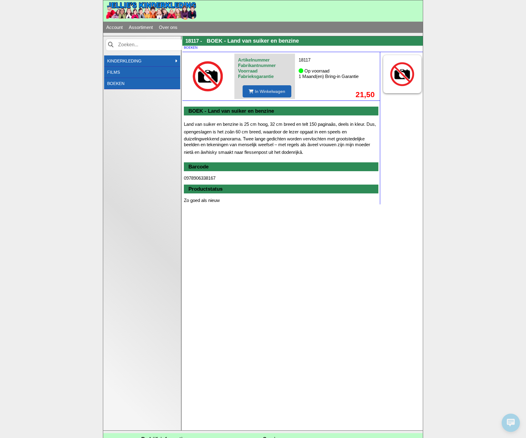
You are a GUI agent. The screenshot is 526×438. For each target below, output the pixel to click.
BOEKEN (115, 83)
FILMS (113, 72)
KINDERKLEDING (124, 60)
